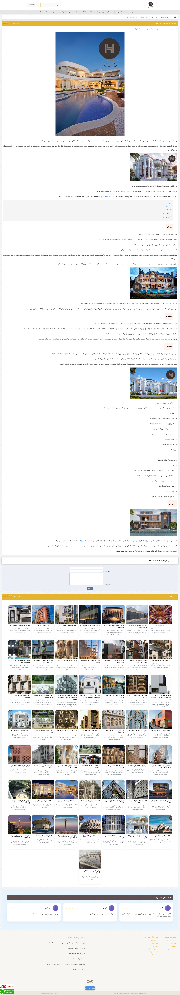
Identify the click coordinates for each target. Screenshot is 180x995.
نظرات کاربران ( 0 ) (137, 29)
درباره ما (53, 12)
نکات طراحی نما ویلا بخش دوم (135, 17)
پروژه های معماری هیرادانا (105, 12)
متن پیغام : (107, 585)
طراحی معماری (167, 17)
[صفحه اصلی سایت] (150, 5)
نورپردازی (166, 213)
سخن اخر (166, 217)
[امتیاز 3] (5, 23)
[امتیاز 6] (8, 23)
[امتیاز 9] (10, 23)
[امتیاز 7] (9, 23)
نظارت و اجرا (155, 955)
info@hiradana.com (75, 954)
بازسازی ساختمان (153, 949)
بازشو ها (167, 210)
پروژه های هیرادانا (151, 937)
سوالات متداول (74, 12)
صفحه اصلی (136, 12)
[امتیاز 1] (3, 23)
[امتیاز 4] (6, 23)
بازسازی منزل (154, 941)
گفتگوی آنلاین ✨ (90, 988)
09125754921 (32, 5)
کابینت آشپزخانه (153, 952)
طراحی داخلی (154, 944)
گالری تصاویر (62, 12)
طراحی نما (155, 946)
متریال (167, 206)
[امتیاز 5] (7, 23)
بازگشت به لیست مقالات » (171, 29)
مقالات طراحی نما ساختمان (154, 17)
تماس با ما (43, 12)
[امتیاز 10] (11, 23)
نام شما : (107, 568)
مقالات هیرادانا (88, 12)
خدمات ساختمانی (123, 12)
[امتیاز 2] (4, 23)
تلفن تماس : (106, 571)
